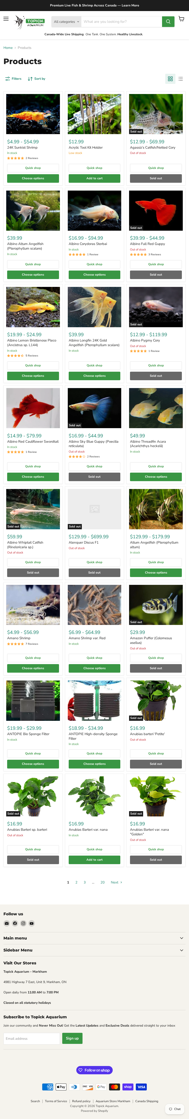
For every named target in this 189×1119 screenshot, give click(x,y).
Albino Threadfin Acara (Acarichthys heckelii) (148, 443)
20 (102, 882)
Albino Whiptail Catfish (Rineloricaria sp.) (25, 544)
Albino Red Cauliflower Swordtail (33, 441)
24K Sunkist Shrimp (22, 147)
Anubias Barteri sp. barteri (27, 829)
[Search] (168, 21)
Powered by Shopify (94, 1111)
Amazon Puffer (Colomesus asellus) (151, 640)
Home (8, 48)
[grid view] (170, 79)
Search (35, 1101)
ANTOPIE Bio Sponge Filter (28, 734)
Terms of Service (56, 1101)
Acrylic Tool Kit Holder (86, 147)
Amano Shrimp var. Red (87, 638)
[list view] (180, 79)
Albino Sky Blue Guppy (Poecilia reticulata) (93, 443)
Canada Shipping (146, 1101)
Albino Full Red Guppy (147, 243)
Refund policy (81, 1101)
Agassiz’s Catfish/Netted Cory (152, 147)
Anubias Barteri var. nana (88, 829)
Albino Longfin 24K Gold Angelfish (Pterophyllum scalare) (94, 342)
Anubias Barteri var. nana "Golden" (149, 831)
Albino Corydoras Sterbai (88, 243)
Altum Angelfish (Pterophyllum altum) (154, 544)
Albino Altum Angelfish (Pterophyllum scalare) (25, 246)
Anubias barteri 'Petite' (147, 734)
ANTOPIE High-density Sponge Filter (93, 736)
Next (115, 882)
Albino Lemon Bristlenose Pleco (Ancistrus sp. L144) (31, 342)
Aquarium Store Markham (113, 1101)
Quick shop (33, 168)
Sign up (72, 1038)
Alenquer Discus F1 (84, 542)
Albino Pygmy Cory (145, 340)
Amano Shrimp (18, 638)
